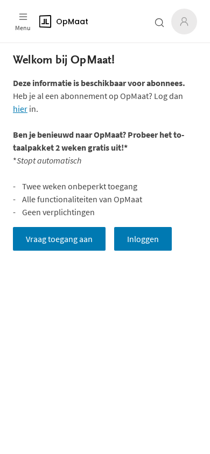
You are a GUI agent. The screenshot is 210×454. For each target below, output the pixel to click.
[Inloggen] (184, 21)
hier (20, 108)
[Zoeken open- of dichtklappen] (159, 22)
